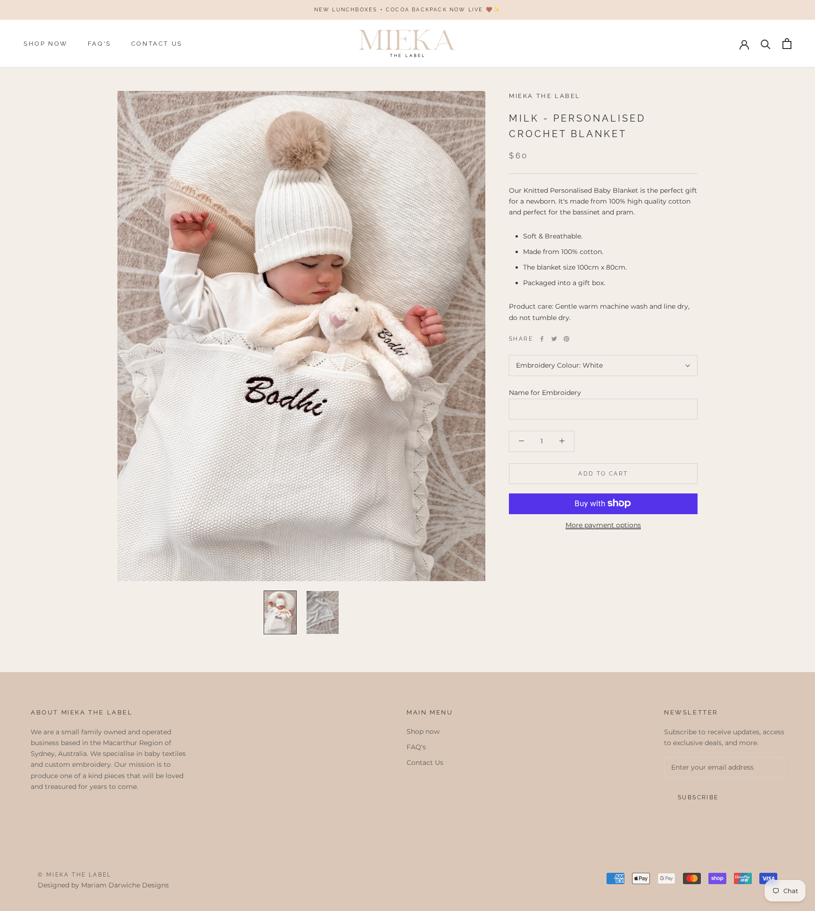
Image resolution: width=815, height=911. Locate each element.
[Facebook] (542, 339)
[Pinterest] (566, 339)
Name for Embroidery (545, 392)
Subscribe (698, 797)
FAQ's (99, 43)
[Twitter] (554, 339)
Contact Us (157, 43)
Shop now (46, 43)
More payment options (603, 524)
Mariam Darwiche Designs (125, 885)
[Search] (766, 44)
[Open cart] (786, 43)
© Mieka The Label (75, 874)
